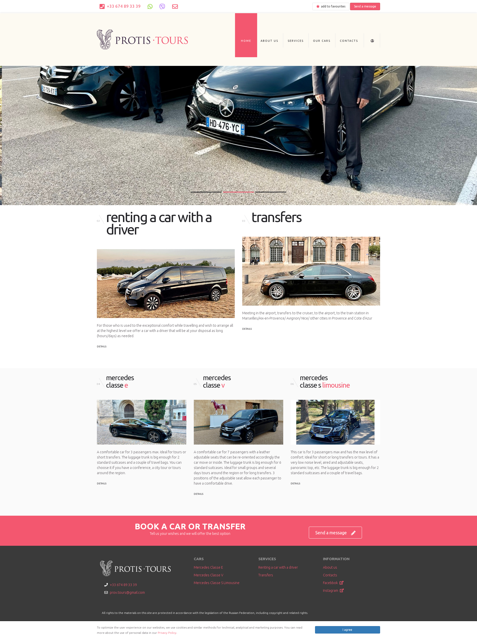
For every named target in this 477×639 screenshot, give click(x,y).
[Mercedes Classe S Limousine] (335, 422)
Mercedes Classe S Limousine (216, 583)
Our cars (321, 40)
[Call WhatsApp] (150, 6)
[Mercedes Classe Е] (141, 422)
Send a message (365, 6)
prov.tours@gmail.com (127, 592)
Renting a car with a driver (278, 567)
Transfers (265, 575)
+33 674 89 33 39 (123, 6)
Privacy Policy (167, 632)
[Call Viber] (162, 6)
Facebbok (331, 583)
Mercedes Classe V (208, 575)
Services (296, 40)
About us (269, 40)
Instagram (331, 591)
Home (246, 40)
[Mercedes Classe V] (238, 422)
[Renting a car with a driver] (166, 283)
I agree (347, 629)
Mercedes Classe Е (208, 567)
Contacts (349, 40)
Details (101, 346)
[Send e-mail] (175, 6)
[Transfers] (311, 271)
